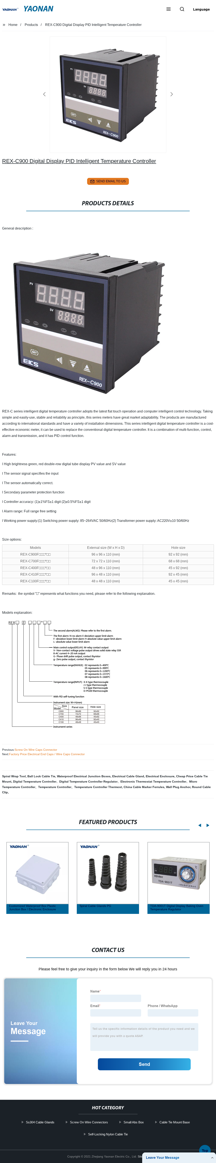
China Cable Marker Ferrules (144, 787)
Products (31, 25)
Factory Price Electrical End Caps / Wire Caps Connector (47, 754)
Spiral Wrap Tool (14, 776)
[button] (168, 9)
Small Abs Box (134, 1122)
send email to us (111, 181)
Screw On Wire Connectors (89, 1122)
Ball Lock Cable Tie (41, 776)
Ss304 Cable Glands (40, 1122)
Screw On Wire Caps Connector (36, 749)
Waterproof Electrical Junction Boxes (84, 776)
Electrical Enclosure (160, 776)
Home (13, 25)
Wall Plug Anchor (178, 787)
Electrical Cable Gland (128, 776)
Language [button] (201, 9)
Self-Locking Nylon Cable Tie (108, 1134)
